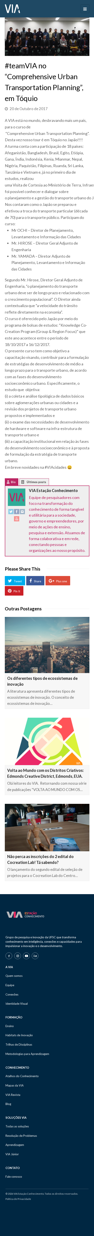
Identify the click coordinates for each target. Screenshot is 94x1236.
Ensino (9, 1026)
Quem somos (14, 975)
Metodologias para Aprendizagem (27, 1054)
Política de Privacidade (18, 1198)
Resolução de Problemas (21, 1135)
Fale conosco (13, 1176)
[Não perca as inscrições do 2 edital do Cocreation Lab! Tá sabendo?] (47, 827)
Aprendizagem (14, 1145)
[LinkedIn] (35, 955)
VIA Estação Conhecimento (53, 490)
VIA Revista (12, 1095)
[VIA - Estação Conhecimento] (12, 8)
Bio (13, 482)
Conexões (11, 994)
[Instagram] (22, 512)
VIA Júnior (12, 1154)
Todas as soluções (17, 1126)
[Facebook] (16, 512)
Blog (8, 1104)
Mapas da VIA (14, 1085)
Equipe (9, 985)
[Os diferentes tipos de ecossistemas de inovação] (47, 645)
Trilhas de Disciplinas (18, 1044)
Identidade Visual (16, 1003)
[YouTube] (16, 519)
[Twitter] (11, 512)
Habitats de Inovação (19, 1035)
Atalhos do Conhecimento (22, 1076)
